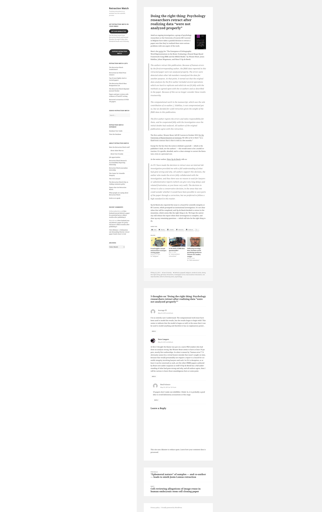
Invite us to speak (114, 198)
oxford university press (166, 277)
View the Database (115, 134)
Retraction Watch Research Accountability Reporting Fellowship (118, 163)
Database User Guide (115, 131)
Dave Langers (163, 339)
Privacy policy (155, 507)
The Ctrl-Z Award (114, 179)
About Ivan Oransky (116, 154)
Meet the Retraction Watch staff (119, 147)
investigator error (179, 275)
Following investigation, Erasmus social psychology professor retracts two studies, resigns (194, 252)
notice (161, 51)
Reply (154, 331)
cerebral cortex (196, 273)
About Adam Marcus (117, 150)
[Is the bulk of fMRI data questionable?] (177, 242)
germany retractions (167, 275)
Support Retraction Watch (119, 52)
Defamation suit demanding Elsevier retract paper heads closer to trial (119, 232)
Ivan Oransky (167, 273)
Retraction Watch (119, 8)
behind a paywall (179, 273)
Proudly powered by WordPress (171, 507)
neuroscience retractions (194, 275)
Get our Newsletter (118, 31)
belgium (188, 273)
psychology (178, 277)
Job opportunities (114, 157)
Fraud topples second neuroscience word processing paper (159, 250)
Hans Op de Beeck (174, 159)
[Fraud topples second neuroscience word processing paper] (159, 242)
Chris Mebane (113, 230)
